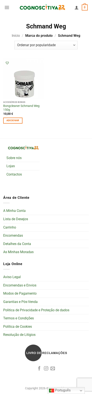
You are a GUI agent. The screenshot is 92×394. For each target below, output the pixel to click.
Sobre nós (14, 158)
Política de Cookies (17, 327)
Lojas (10, 166)
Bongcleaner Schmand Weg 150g (21, 107)
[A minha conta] (76, 7)
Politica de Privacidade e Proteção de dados (36, 310)
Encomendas (13, 235)
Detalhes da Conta (17, 244)
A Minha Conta (14, 211)
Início (16, 36)
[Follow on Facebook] (39, 368)
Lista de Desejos (15, 219)
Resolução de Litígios (19, 335)
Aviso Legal (12, 277)
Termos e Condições (18, 318)
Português (62, 390)
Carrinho (9, 227)
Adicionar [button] (12, 120)
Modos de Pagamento (20, 293)
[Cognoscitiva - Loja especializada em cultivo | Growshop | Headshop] (42, 7)
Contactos (14, 174)
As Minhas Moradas (18, 252)
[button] (6, 7)
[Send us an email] (52, 368)
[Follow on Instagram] (46, 368)
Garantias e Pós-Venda (20, 302)
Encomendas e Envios (19, 285)
